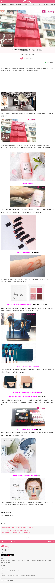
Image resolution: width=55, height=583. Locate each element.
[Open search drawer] (53, 1)
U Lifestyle (3, 570)
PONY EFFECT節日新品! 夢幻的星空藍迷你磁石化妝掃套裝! (18, 527)
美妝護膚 (4, 4)
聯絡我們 (33, 575)
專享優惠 (8, 562)
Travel (11, 570)
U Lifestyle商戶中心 (10, 575)
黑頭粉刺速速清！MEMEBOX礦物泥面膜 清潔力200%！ (16, 532)
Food (15, 570)
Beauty (19, 570)
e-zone (27, 570)
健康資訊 (32, 4)
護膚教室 (50, 541)
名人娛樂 (25, 4)
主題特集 (49, 560)
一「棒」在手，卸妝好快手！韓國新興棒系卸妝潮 (15, 530)
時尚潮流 (11, 4)
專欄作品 (44, 560)
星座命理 (39, 4)
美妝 (33, 54)
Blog (23, 570)
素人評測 (39, 560)
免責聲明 (17, 575)
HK (7, 570)
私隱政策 (28, 575)
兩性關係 (46, 4)
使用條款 (23, 575)
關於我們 (3, 575)
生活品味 (18, 4)
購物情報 (53, 4)
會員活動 (3, 562)
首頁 (22, 54)
